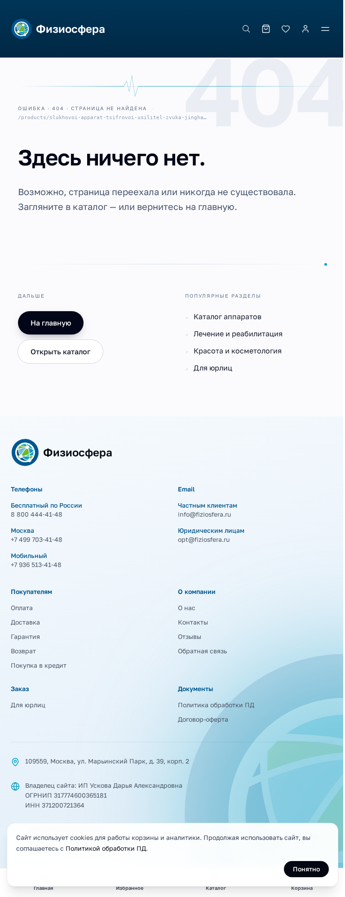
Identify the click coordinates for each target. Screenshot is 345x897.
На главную (51, 322)
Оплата (22, 607)
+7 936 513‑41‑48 (36, 564)
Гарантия (25, 636)
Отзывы (189, 636)
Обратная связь (202, 651)
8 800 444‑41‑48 (36, 514)
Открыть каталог (60, 351)
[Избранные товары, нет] (286, 29)
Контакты (193, 622)
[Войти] (305, 29)
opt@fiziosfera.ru (204, 539)
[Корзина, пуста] (266, 29)
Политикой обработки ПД (106, 848)
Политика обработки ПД (216, 705)
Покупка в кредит (38, 665)
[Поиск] (246, 29)
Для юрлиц (28, 705)
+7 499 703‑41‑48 (36, 539)
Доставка (25, 622)
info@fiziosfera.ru (204, 514)
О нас (186, 607)
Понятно (306, 869)
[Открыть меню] (325, 29)
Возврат (23, 651)
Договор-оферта (203, 719)
